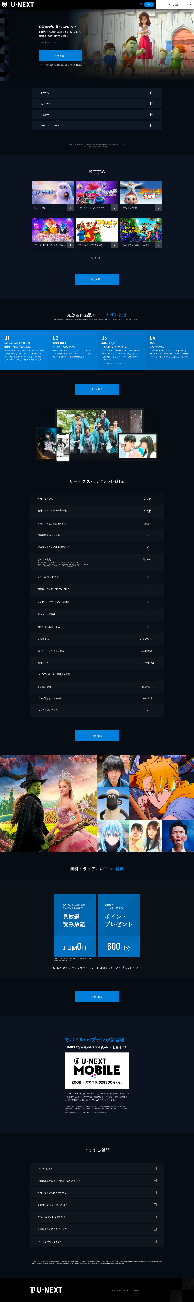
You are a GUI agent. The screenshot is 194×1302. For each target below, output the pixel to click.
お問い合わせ (136, 1290)
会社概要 (119, 1290)
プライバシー (127, 1290)
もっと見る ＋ (97, 257)
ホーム (113, 1290)
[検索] (141, 4)
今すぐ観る (173, 4)
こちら (79, 65)
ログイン (149, 4)
